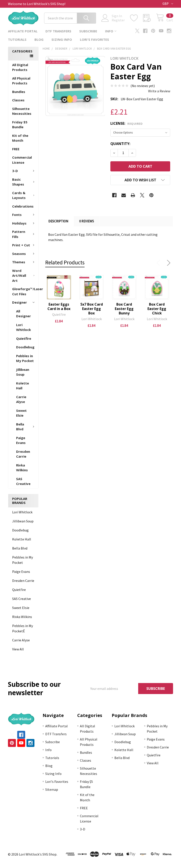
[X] (137, 31)
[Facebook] (145, 31)
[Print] (133, 195)
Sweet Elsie (21, 413)
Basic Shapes (18, 182)
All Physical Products (21, 80)
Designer (19, 302)
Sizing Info (61, 39)
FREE (15, 149)
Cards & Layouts (19, 195)
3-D (15, 171)
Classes (18, 100)
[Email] (124, 195)
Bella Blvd (20, 426)
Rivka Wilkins (22, 467)
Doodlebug (25, 347)
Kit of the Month (20, 138)
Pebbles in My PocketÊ (22, 628)
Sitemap (51, 789)
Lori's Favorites (94, 39)
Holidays (19, 223)
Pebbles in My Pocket (25, 358)
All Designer (23, 313)
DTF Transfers (58, 31)
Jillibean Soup (22, 372)
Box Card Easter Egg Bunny (124, 309)
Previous (159, 263)
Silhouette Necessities (21, 111)
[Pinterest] (153, 31)
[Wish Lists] (136, 18)
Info (109, 31)
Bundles (18, 91)
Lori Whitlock (23, 327)
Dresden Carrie (23, 454)
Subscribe (88, 31)
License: (126, 123)
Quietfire (23, 338)
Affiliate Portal (23, 31)
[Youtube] (161, 31)
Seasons (19, 253)
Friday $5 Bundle (19, 124)
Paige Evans (21, 440)
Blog (38, 39)
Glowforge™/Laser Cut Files (25, 291)
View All (18, 649)
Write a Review (159, 91)
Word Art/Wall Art (19, 275)
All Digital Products (20, 67)
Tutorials (17, 39)
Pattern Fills (18, 234)
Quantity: (120, 143)
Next (168, 263)
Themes (18, 262)
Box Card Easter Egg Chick (156, 309)
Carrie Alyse (21, 399)
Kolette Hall (22, 385)
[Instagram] (169, 31)
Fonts (17, 214)
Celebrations (23, 206)
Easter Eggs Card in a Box (58, 306)
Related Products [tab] (65, 262)
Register (118, 20)
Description (58, 221)
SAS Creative (23, 481)
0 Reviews (86, 221)
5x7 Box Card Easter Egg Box (91, 309)
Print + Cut (21, 245)
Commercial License (22, 160)
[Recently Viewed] (149, 18)
